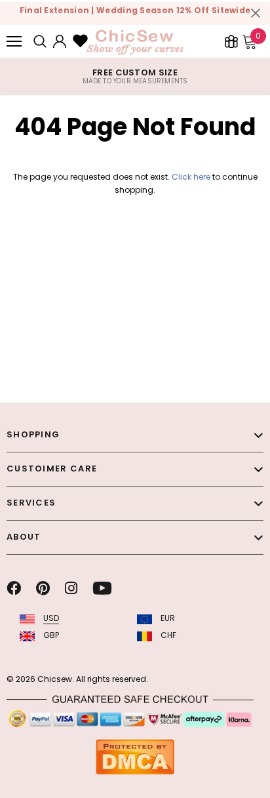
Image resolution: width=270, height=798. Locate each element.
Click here (192, 176)
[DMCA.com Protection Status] (135, 756)
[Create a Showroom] (231, 41)
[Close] (255, 13)
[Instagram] (71, 588)
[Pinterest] (43, 588)
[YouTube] (102, 588)
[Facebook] (14, 588)
